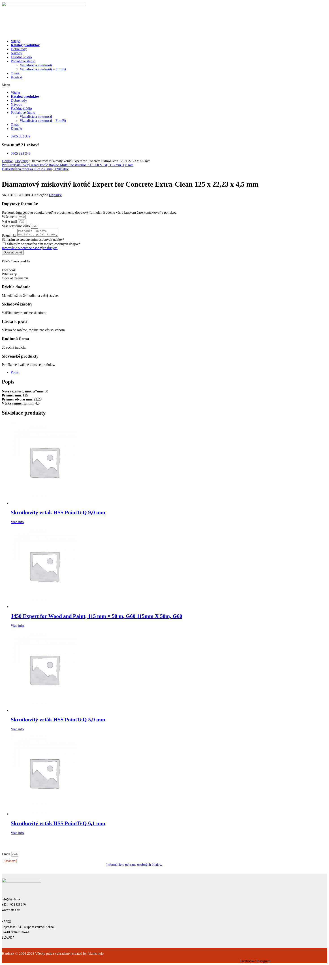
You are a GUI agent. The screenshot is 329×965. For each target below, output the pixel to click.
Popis (15, 372)
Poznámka (9, 235)
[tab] (169, 372)
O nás (15, 73)
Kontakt (16, 77)
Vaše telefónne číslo (16, 226)
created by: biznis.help (88, 953)
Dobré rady (19, 49)
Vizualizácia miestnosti (36, 65)
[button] (164, 85)
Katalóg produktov (25, 45)
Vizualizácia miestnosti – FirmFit (43, 69)
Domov (7, 161)
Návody (16, 53)
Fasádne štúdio (21, 57)
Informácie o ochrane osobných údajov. (30, 248)
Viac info (17, 522)
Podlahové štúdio (23, 61)
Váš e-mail (10, 221)
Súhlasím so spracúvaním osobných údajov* (33, 239)
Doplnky (21, 161)
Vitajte (15, 41)
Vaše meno (10, 217)
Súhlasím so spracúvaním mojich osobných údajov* (43, 244)
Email (6, 854)
